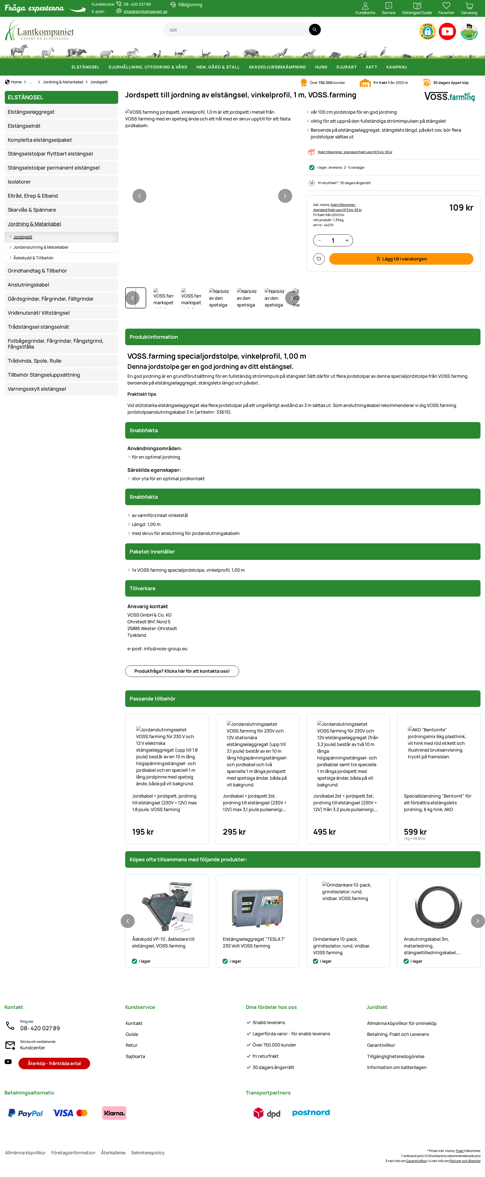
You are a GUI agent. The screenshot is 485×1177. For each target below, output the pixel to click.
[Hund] (180, 50)
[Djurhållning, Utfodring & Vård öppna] (190, 67)
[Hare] (226, 50)
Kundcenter (32, 1048)
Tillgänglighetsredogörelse (395, 1056)
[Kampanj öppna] (410, 67)
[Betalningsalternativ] (69, 1113)
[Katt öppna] (381, 67)
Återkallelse (113, 1152)
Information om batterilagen (397, 1067)
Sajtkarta (135, 1056)
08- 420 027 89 (40, 1028)
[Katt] (205, 50)
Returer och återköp (465, 1160)
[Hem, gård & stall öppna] (243, 67)
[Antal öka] (347, 240)
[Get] (132, 50)
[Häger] (384, 50)
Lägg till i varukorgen (404, 259)
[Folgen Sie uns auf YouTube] (8, 1063)
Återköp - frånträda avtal (54, 1063)
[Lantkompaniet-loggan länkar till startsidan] (83, 29)
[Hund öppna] (331, 67)
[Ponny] (47, 50)
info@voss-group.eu (157, 648)
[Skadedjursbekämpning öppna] (309, 67)
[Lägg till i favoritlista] (319, 259)
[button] (427, 31)
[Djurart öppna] (360, 67)
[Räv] (308, 50)
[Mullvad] (406, 50)
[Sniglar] (450, 50)
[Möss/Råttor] (429, 50)
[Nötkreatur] (77, 50)
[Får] (107, 50)
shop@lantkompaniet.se (145, 11)
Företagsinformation (73, 1152)
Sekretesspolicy (148, 1152)
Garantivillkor (381, 1045)
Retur (132, 1045)
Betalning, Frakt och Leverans (398, 1034)
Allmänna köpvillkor (25, 1152)
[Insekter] (470, 50)
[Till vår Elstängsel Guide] (470, 32)
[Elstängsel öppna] (103, 67)
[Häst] (19, 50)
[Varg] (280, 50)
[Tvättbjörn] (335, 50)
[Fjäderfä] (156, 50)
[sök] (315, 29)
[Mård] (360, 50)
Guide (132, 1034)
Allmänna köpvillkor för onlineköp (402, 1023)
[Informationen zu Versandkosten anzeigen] (289, 1113)
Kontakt (134, 1023)
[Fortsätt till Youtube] (447, 32)
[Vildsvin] (251, 50)
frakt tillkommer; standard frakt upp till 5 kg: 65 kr (355, 152)
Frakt (460, 1150)
